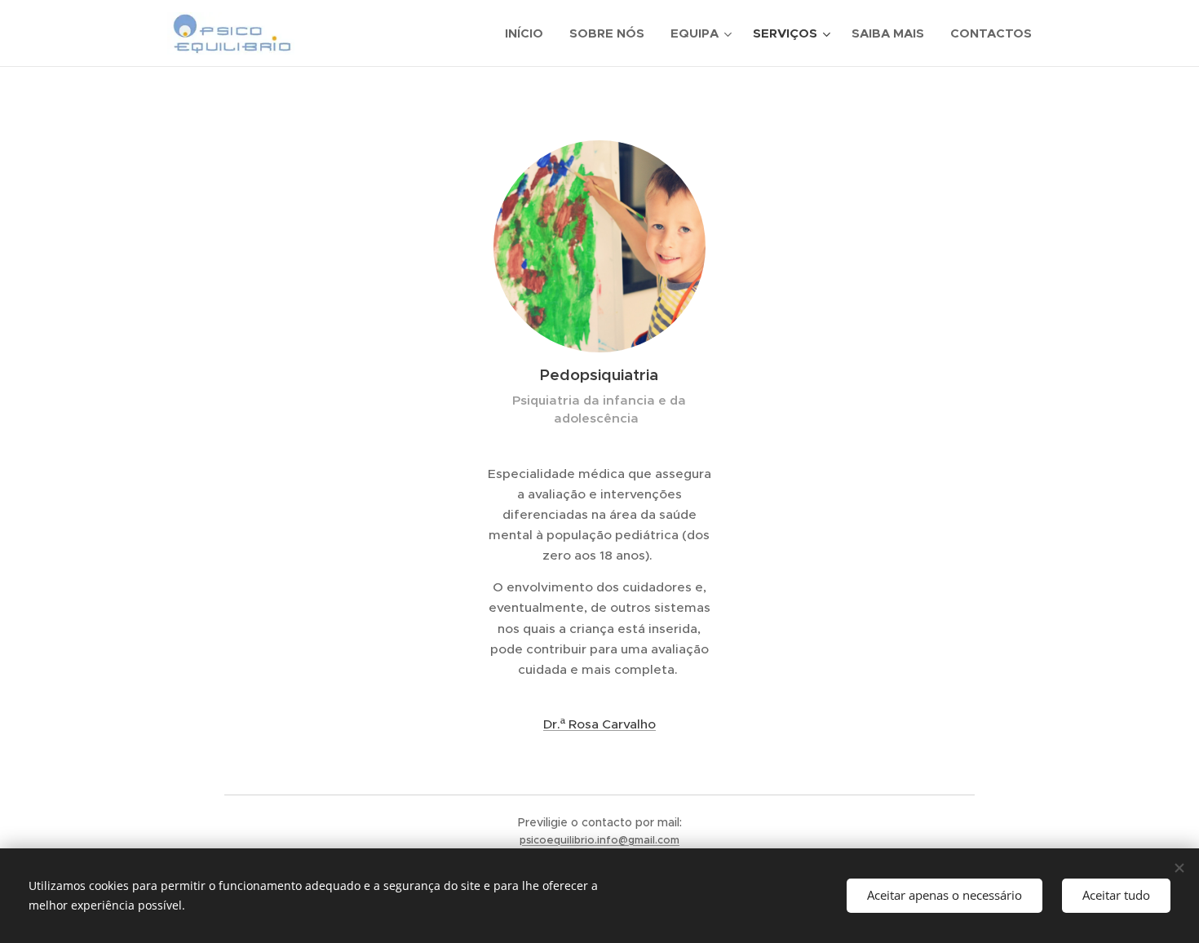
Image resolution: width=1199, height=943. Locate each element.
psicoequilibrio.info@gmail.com (599, 840)
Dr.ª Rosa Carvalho (599, 724)
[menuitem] (528, 33)
